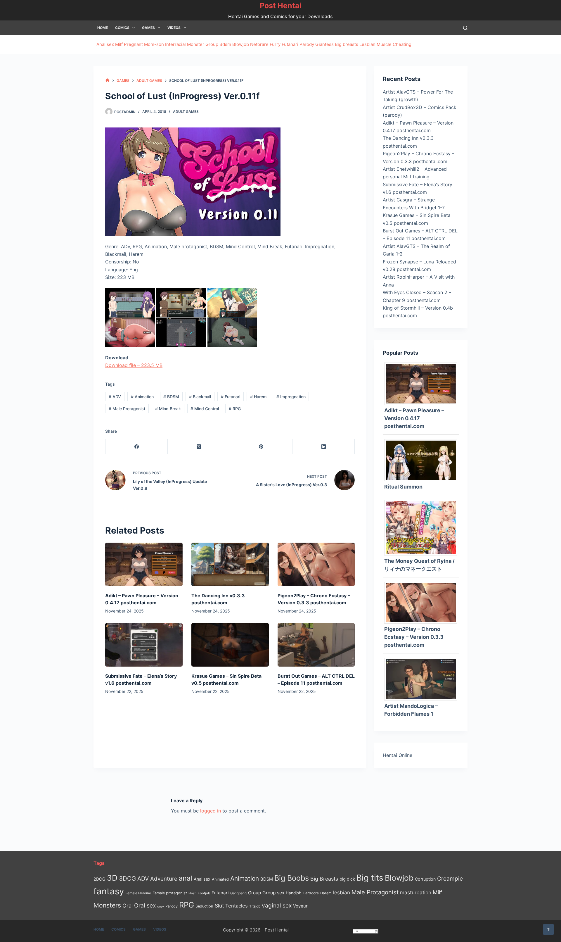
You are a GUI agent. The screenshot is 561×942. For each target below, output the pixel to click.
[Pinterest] (261, 446)
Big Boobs (291, 878)
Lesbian (367, 44)
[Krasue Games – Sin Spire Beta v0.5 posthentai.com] (230, 645)
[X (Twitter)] (199, 446)
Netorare (259, 44)
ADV (115, 396)
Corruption (425, 879)
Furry (275, 44)
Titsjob (254, 906)
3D (112, 877)
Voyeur (300, 906)
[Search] (465, 28)
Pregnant (133, 44)
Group (211, 44)
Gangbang (238, 893)
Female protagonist (170, 893)
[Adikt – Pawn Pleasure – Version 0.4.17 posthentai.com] (144, 564)
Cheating (402, 44)
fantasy (109, 891)
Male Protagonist (127, 408)
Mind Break (168, 408)
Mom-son (154, 44)
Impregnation (291, 396)
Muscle (384, 44)
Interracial (175, 44)
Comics (122, 27)
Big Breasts (324, 879)
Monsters (107, 905)
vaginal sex (277, 905)
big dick (347, 879)
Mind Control (205, 408)
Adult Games (186, 111)
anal (185, 878)
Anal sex (105, 44)
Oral (127, 905)
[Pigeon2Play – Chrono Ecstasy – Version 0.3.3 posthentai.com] (316, 564)
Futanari (290, 44)
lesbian (341, 892)
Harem (258, 396)
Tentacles (236, 906)
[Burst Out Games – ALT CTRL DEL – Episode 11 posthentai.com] (316, 645)
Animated (220, 879)
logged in (210, 811)
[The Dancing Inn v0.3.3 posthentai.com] (230, 564)
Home (102, 27)
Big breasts (346, 44)
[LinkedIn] (323, 446)
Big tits (369, 878)
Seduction (204, 906)
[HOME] (107, 80)
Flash (192, 893)
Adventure (163, 878)
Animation (142, 396)
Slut (219, 906)
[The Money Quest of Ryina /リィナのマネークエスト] (423, 527)
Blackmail (200, 396)
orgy (160, 906)
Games (148, 27)
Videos (174, 27)
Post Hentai (281, 5)
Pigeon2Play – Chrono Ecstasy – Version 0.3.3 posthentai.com (414, 637)
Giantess (324, 44)
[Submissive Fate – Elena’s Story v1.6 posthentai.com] (144, 645)
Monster (195, 44)
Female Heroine (138, 893)
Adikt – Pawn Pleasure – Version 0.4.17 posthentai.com (414, 418)
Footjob (204, 893)
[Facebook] (136, 446)
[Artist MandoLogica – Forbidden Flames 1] (423, 679)
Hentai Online (397, 755)
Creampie (450, 878)
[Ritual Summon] (423, 460)
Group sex (273, 893)
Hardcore (311, 893)
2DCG (99, 879)
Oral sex (145, 905)
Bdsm (225, 44)
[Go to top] (548, 929)
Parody (306, 44)
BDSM (171, 396)
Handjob (293, 893)
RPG (235, 408)
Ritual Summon (403, 487)
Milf (119, 44)
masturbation (415, 892)
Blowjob (240, 44)
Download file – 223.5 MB (133, 365)
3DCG (127, 878)
